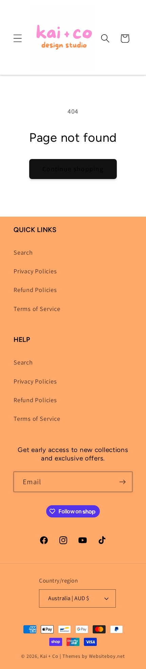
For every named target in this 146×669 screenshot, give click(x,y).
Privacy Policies (35, 271)
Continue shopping (73, 168)
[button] (17, 38)
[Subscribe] (122, 482)
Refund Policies (35, 290)
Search (23, 252)
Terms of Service (37, 308)
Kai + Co (49, 656)
